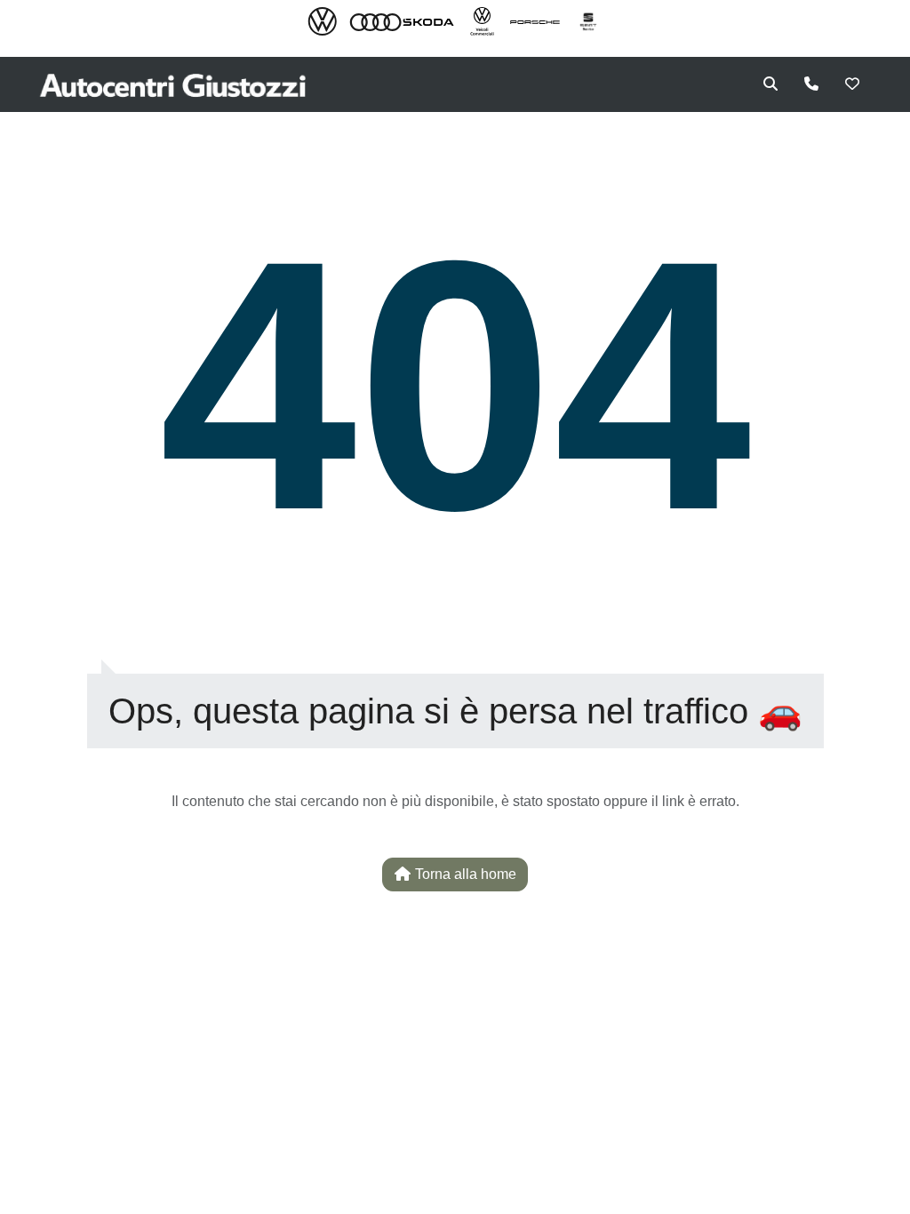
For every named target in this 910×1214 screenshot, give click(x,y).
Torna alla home (463, 874)
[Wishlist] (852, 84)
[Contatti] (811, 84)
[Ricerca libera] (770, 84)
